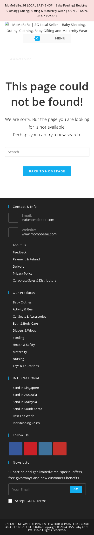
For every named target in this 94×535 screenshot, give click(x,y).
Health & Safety (24, 344)
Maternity (20, 352)
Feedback (20, 252)
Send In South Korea (27, 409)
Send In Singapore (26, 387)
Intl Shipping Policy (26, 423)
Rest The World (23, 416)
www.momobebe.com (39, 234)
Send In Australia (25, 394)
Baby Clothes (22, 302)
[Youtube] (60, 448)
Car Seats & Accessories (29, 316)
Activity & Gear (23, 309)
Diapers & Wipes (24, 330)
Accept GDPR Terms (31, 500)
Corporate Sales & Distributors (34, 280)
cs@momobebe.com (38, 219)
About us (19, 245)
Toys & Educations (26, 366)
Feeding (18, 337)
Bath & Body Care (25, 323)
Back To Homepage (47, 171)
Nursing (18, 359)
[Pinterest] (30, 448)
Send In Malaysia (25, 402)
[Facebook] (15, 448)
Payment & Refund (26, 259)
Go (76, 489)
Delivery (18, 266)
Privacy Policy (22, 273)
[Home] (6, 59)
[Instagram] (45, 448)
